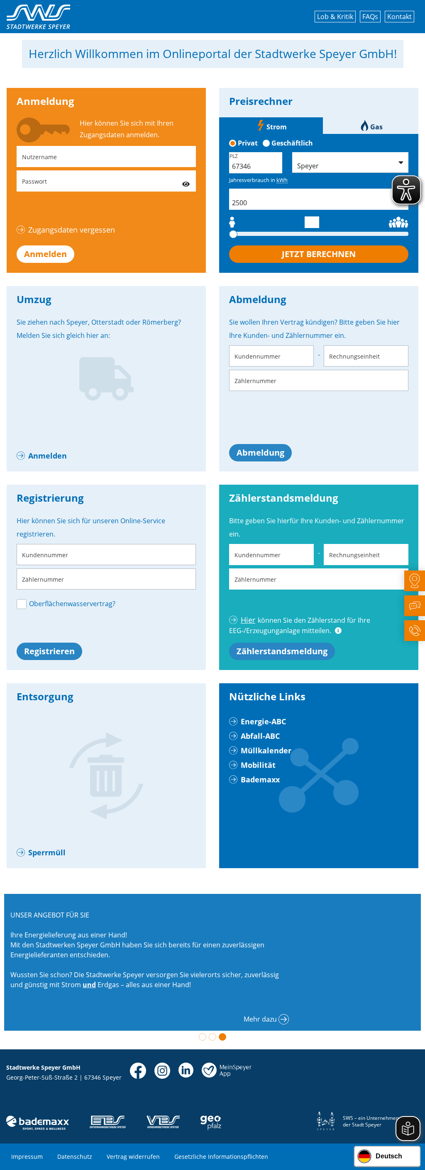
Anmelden (45, 254)
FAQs (370, 16)
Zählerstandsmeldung (282, 651)
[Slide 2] (212, 1037)
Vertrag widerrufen (133, 1156)
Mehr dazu (260, 1019)
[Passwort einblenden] (186, 181)
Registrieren (49, 651)
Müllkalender (266, 750)
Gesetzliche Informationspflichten (221, 1156)
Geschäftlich (292, 143)
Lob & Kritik (335, 16)
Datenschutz (74, 1156)
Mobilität (258, 765)
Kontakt (399, 16)
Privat (248, 143)
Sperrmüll (47, 852)
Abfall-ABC (260, 736)
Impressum (27, 1156)
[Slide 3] (222, 1037)
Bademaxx (260, 779)
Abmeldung (260, 452)
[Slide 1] (202, 1037)
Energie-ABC (263, 721)
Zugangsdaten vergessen (71, 230)
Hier (248, 620)
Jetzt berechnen (319, 254)
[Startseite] (38, 17)
